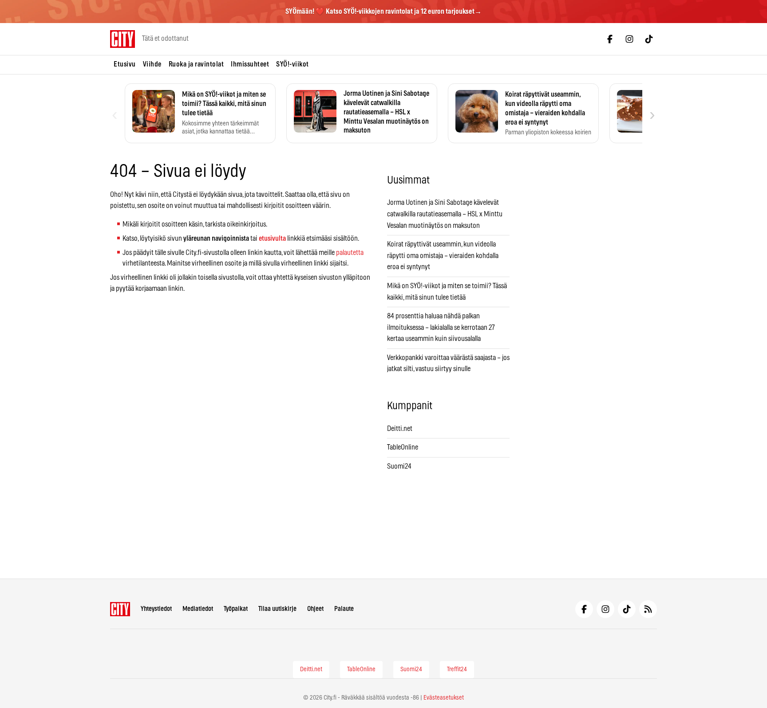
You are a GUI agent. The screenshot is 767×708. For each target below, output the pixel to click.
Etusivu (125, 64)
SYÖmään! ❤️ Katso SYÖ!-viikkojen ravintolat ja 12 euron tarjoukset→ (383, 11)
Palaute (344, 609)
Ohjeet (315, 609)
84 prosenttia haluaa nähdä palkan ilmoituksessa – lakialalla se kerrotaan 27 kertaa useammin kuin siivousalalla (441, 327)
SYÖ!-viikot (292, 64)
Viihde (152, 64)
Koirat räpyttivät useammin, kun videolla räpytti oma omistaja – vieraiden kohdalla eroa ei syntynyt (442, 255)
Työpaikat (236, 609)
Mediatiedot (197, 609)
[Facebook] (610, 39)
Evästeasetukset (443, 698)
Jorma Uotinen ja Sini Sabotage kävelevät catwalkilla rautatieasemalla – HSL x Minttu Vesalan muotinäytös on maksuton (444, 214)
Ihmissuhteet (250, 64)
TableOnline (402, 447)
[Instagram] (629, 39)
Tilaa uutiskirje (277, 609)
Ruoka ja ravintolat (196, 64)
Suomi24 (399, 466)
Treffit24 (457, 669)
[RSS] (648, 609)
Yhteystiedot (156, 609)
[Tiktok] (649, 39)
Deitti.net (399, 428)
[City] (120, 609)
